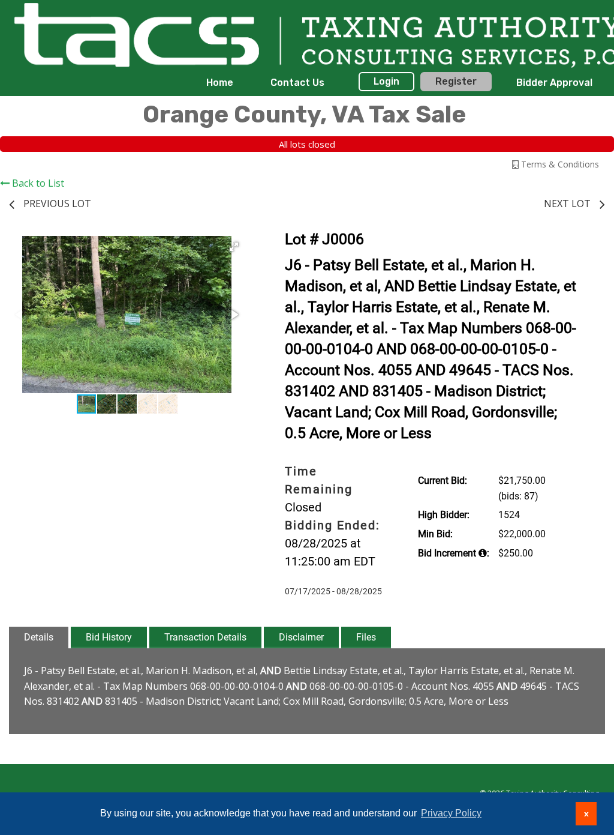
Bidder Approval (554, 82)
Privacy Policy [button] (451, 813)
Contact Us (297, 82)
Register (456, 81)
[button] (233, 246)
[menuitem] (220, 83)
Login (386, 81)
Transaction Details (205, 637)
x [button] (586, 813)
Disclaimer (301, 637)
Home (219, 82)
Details (38, 637)
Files (366, 637)
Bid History (109, 637)
